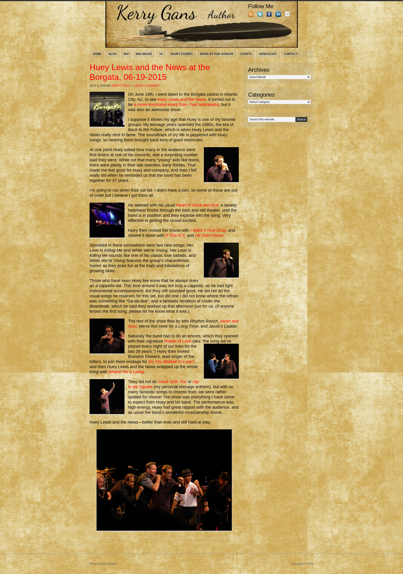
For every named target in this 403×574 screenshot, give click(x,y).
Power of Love (177, 341)
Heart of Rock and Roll (197, 205)
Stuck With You (172, 381)
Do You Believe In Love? (171, 361)
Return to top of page (103, 563)
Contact (291, 54)
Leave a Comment (147, 85)
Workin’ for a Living (126, 372)
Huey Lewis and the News (181, 99)
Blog (113, 54)
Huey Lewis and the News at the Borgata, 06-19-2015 (150, 72)
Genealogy (268, 54)
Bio (126, 54)
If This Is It (175, 235)
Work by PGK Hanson (216, 54)
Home (97, 54)
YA (161, 54)
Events (246, 54)
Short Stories (181, 54)
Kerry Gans (121, 85)
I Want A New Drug (208, 230)
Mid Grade (144, 54)
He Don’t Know (209, 235)
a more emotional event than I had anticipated (176, 104)
